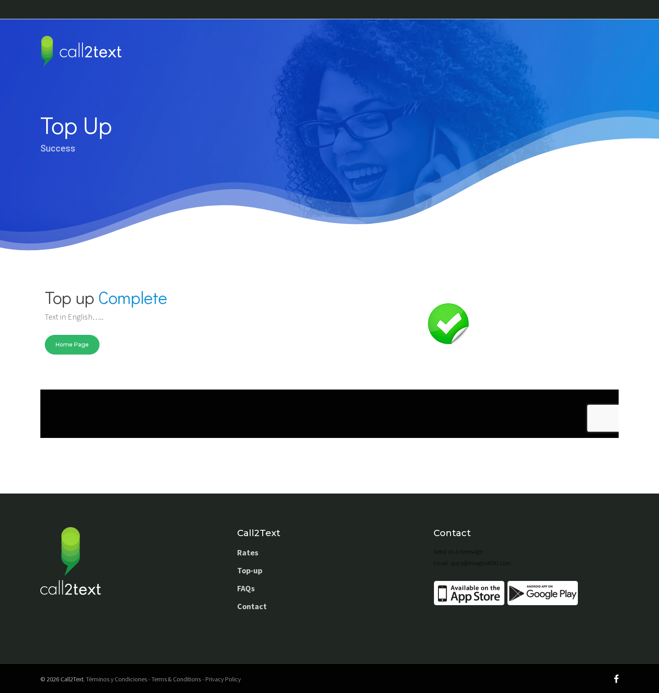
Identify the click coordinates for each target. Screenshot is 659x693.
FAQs (246, 588)
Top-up (249, 570)
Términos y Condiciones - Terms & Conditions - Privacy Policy (163, 679)
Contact (252, 606)
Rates (247, 552)
